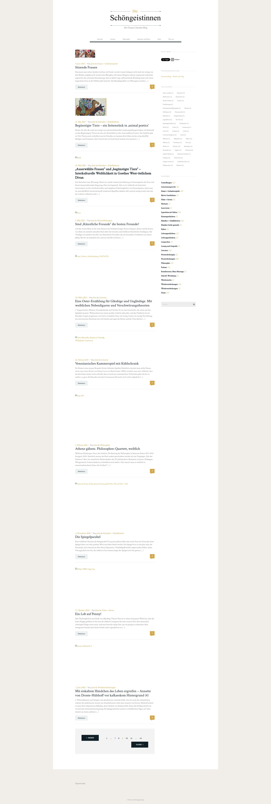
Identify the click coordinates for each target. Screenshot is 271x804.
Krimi (166, 127)
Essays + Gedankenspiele (107, 63)
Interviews (165, 208)
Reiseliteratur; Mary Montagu (172, 271)
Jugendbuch (167, 119)
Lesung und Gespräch (169, 246)
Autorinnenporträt (168, 187)
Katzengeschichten (168, 216)
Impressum (80, 783)
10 (127, 738)
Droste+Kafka (168, 100)
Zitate (163, 292)
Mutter (189, 139)
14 (141, 738)
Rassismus (188, 146)
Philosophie (105, 445)
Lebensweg (186, 127)
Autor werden (168, 93)
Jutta (93, 63)
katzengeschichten (169, 123)
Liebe (186, 131)
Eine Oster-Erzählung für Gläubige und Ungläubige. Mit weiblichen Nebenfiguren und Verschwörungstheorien (113, 303)
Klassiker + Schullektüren (108, 121)
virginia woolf (168, 161)
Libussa (175, 131)
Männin (166, 142)
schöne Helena (168, 154)
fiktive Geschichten (168, 195)
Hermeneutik (180, 112)
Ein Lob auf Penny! (88, 614)
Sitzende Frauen (86, 67)
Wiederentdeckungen (106, 687)
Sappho (178, 150)
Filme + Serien (108, 610)
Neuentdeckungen (104, 220)
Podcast (176, 146)
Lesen (166, 131)
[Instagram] (175, 60)
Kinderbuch (184, 123)
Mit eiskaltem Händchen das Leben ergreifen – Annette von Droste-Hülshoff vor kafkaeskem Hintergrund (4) (113, 693)
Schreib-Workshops (168, 276)
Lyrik (183, 135)
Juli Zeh (179, 119)
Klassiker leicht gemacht (170, 225)
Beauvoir (181, 93)
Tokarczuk (178, 158)
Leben (175, 127)
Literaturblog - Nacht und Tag (172, 76)
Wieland (180, 165)
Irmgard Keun (179, 116)
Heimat (187, 108)
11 (131, 738)
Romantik (167, 150)
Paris (188, 142)
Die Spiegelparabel (87, 537)
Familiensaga (168, 104)
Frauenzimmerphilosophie (172, 108)
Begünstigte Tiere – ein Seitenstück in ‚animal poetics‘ (112, 125)
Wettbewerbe (166, 280)
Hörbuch (164, 204)
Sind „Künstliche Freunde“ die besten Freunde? (107, 224)
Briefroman (167, 97)
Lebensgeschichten (168, 233)
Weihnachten (168, 165)
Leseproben (165, 242)
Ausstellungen (166, 182)
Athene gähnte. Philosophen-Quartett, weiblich (107, 448)
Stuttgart (166, 158)
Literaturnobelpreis (169, 135)
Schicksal (189, 150)
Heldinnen (167, 112)
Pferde (166, 146)
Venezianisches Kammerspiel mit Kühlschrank (107, 363)
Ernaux (180, 100)
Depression (180, 97)
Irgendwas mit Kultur (169, 212)
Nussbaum (177, 142)
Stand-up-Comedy (184, 154)
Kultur (163, 229)
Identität (166, 116)
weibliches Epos (183, 161)
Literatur (102, 297)
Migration (178, 139)
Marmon (166, 139)
